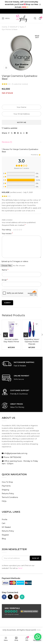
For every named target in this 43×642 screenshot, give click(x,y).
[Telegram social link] (26, 133)
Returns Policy (8, 493)
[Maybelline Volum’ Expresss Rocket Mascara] (31, 329)
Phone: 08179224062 (12, 457)
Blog (4, 539)
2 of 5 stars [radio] (16, 229)
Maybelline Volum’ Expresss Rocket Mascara (31, 341)
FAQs (4, 501)
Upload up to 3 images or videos (14, 261)
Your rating (6, 229)
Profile (4, 519)
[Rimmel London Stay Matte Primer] (11, 329)
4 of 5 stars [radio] (19, 229)
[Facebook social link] (8, 133)
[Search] (35, 18)
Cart (3, 523)
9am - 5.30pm (7, 464)
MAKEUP (14, 27)
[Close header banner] (40, 4)
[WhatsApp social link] (23, 133)
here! (20, 568)
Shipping (5, 490)
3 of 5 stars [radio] (18, 229)
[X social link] (11, 133)
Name (5, 270)
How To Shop (7, 482)
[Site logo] (22, 18)
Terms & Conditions (10, 497)
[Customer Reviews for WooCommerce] (39, 155)
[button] (5, 335)
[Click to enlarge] (6, 67)
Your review (7, 233)
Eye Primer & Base (9, 29)
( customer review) (20, 84)
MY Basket (6, 527)
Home (4, 27)
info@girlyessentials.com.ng (15, 453)
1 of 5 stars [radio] (14, 229)
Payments (6, 486)
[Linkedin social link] (20, 133)
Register (5, 535)
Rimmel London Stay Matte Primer (11, 340)
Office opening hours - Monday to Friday (21, 461)
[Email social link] (14, 133)
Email (5, 280)
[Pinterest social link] (17, 133)
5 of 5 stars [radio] (21, 229)
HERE (24, 7)
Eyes (22, 27)
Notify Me (21, 122)
